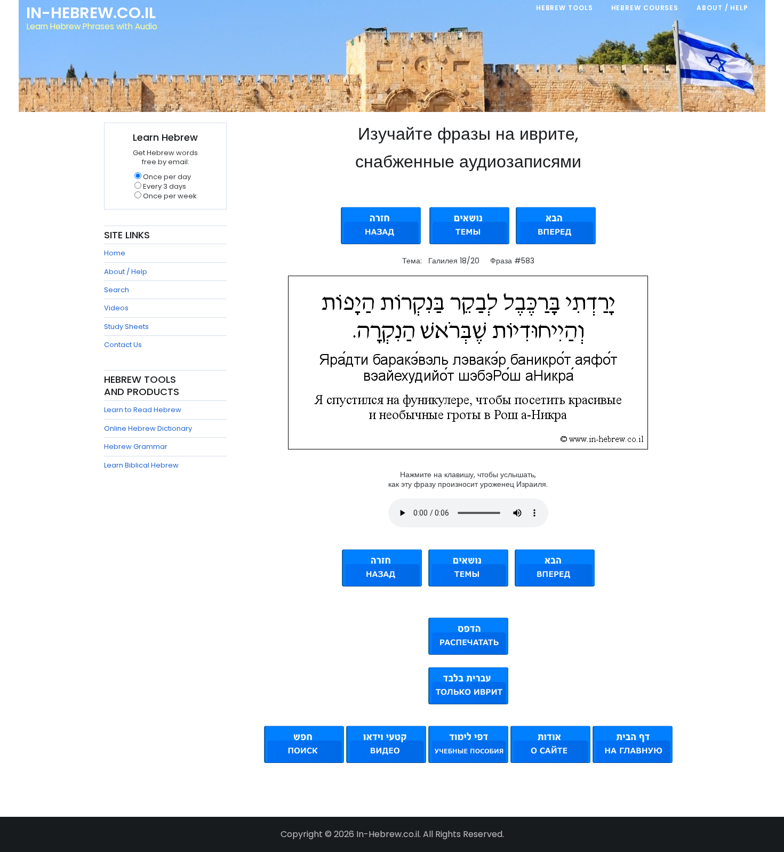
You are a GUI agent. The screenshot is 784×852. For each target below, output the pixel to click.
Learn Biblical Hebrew (141, 465)
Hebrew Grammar (135, 446)
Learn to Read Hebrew (142, 410)
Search (116, 290)
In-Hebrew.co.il (91, 12)
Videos (116, 308)
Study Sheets (126, 326)
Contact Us (123, 345)
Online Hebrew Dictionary (148, 428)
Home (114, 253)
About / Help (125, 272)
